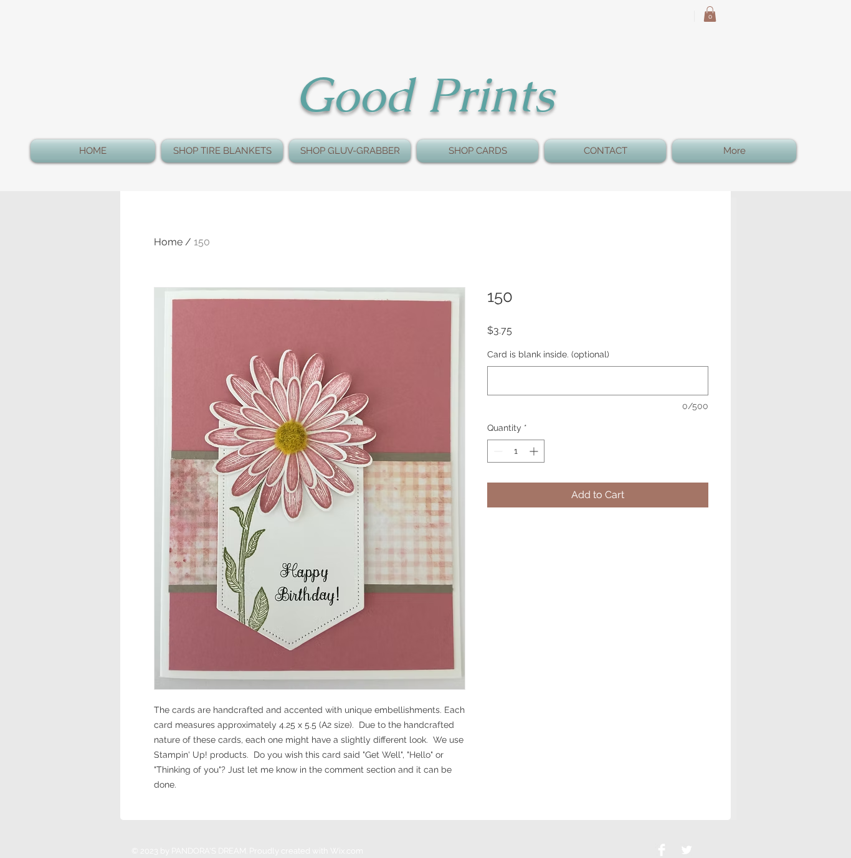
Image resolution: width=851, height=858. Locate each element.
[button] (709, 14)
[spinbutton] (516, 451)
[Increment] (535, 451)
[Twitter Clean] (686, 850)
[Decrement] (497, 451)
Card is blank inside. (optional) (548, 354)
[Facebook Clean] (661, 850)
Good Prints (425, 95)
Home (168, 242)
